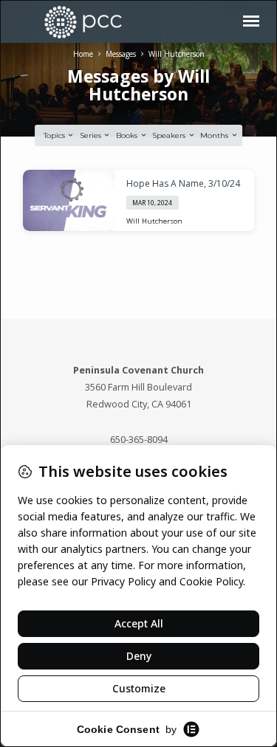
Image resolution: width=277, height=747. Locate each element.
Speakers (170, 135)
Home (83, 54)
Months (215, 135)
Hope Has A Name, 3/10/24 (183, 183)
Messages (121, 54)
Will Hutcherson (176, 54)
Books (128, 135)
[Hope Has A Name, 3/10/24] (69, 201)
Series (91, 135)
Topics (55, 135)
